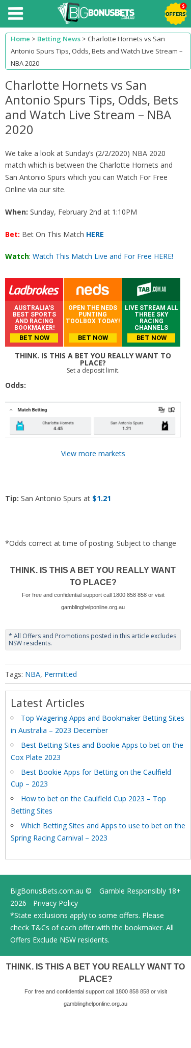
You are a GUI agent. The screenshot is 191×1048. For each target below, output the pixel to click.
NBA (32, 674)
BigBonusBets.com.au (47, 891)
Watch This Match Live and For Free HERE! (103, 256)
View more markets (93, 453)
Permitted (60, 674)
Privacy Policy (55, 903)
